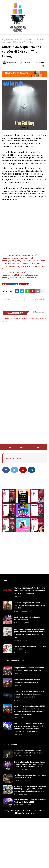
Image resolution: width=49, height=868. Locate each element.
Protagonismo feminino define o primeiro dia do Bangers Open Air (28, 681)
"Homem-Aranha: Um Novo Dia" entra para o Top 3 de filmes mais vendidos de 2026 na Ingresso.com (29, 590)
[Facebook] (17, 291)
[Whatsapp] (27, 291)
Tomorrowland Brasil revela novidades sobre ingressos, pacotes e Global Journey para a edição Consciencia (30, 788)
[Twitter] (22, 291)
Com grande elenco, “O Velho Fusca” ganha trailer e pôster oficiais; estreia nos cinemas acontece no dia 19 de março (29, 633)
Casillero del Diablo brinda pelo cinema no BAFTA (27, 618)
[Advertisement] (24, 393)
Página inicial (7, 39)
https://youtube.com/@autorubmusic (20, 277)
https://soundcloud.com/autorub (17, 272)
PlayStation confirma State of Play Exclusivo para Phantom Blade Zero (28, 752)
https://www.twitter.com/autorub (18, 258)
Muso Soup (19, 39)
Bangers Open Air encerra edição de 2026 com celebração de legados (29, 669)
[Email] (37, 291)
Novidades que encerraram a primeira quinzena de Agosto (30, 776)
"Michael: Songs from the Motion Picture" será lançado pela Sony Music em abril (29, 605)
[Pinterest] (32, 291)
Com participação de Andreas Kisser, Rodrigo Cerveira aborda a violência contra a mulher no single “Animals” (29, 764)
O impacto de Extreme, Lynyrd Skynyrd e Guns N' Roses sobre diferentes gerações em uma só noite (29, 694)
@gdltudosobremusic (13, 458)
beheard (14, 284)
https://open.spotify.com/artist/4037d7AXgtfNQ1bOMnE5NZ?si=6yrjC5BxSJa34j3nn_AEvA (24, 262)
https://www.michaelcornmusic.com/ (19, 255)
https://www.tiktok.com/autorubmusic (20, 275)
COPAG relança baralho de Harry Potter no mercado (30, 647)
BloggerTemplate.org (24, 813)
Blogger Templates (23, 810)
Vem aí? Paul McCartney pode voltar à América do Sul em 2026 (30, 800)
